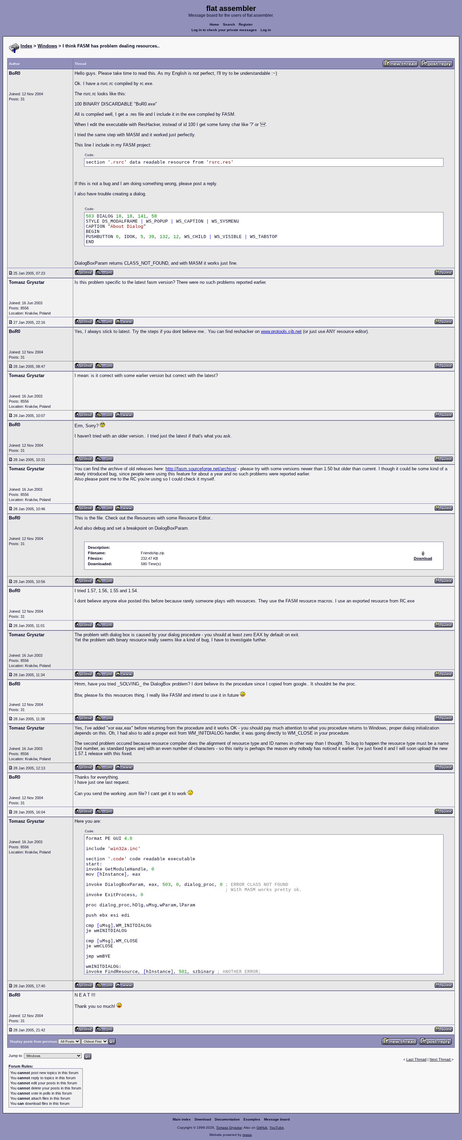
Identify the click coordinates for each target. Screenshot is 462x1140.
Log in (266, 30)
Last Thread (416, 1059)
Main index (182, 1119)
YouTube (276, 1127)
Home (214, 24)
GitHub (261, 1127)
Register (246, 24)
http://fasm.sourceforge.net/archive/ (201, 468)
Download (203, 1119)
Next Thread (440, 1059)
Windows (47, 45)
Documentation (227, 1119)
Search (229, 24)
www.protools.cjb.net (281, 331)
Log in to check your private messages (224, 30)
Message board (277, 1119)
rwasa (247, 1135)
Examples (251, 1119)
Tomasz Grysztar (229, 1127)
